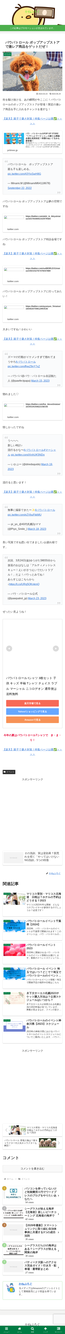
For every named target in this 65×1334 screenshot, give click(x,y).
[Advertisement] (32, 814)
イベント (10, 772)
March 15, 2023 (40, 380)
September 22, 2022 (20, 188)
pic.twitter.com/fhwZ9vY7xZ (24, 366)
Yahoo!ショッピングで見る (32, 711)
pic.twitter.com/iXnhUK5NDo (28, 454)
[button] (58, 762)
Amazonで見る (32, 719)
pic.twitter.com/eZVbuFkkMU (25, 514)
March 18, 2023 (37, 529)
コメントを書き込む (32, 1168)
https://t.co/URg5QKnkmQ (24, 584)
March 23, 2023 (37, 598)
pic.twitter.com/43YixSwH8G (24, 173)
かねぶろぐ (25, 1283)
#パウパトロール (26, 361)
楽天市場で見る (32, 703)
